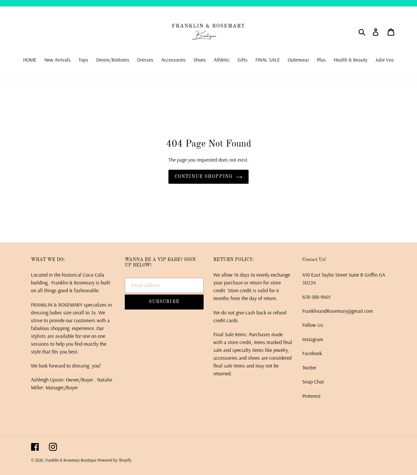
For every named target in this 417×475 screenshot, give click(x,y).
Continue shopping (204, 176)
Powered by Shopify (115, 460)
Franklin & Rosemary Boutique (70, 460)
